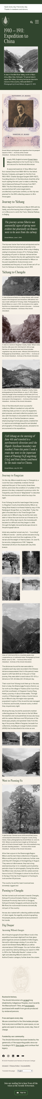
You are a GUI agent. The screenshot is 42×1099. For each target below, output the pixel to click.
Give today (20, 1045)
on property (30, 1006)
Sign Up (23, 1092)
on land (26, 1000)
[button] (31, 22)
